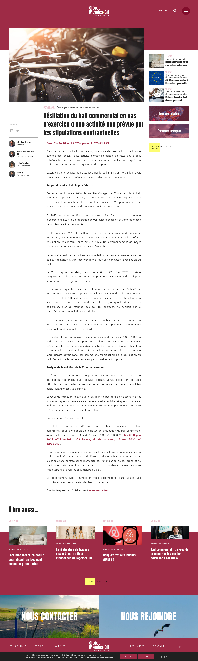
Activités (61, 646)
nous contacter (98, 490)
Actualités (137, 646)
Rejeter (146, 656)
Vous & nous (18, 646)
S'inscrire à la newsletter (161, 147)
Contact (158, 646)
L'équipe (39, 646)
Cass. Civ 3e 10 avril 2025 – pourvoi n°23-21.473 (77, 143)
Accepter (128, 656)
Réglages (109, 658)
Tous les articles (99, 581)
